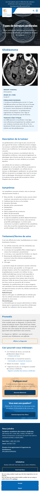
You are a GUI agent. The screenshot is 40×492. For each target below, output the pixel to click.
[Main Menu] (37, 11)
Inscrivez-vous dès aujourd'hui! (20, 6)
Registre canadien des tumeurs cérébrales (21, 371)
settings (15, 479)
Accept (20, 483)
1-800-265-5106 (14, 441)
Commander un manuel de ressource (20, 361)
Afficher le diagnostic (20, 341)
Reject (20, 488)
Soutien (22, 364)
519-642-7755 (11, 443)
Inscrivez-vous (20, 470)
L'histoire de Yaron (14, 356)
